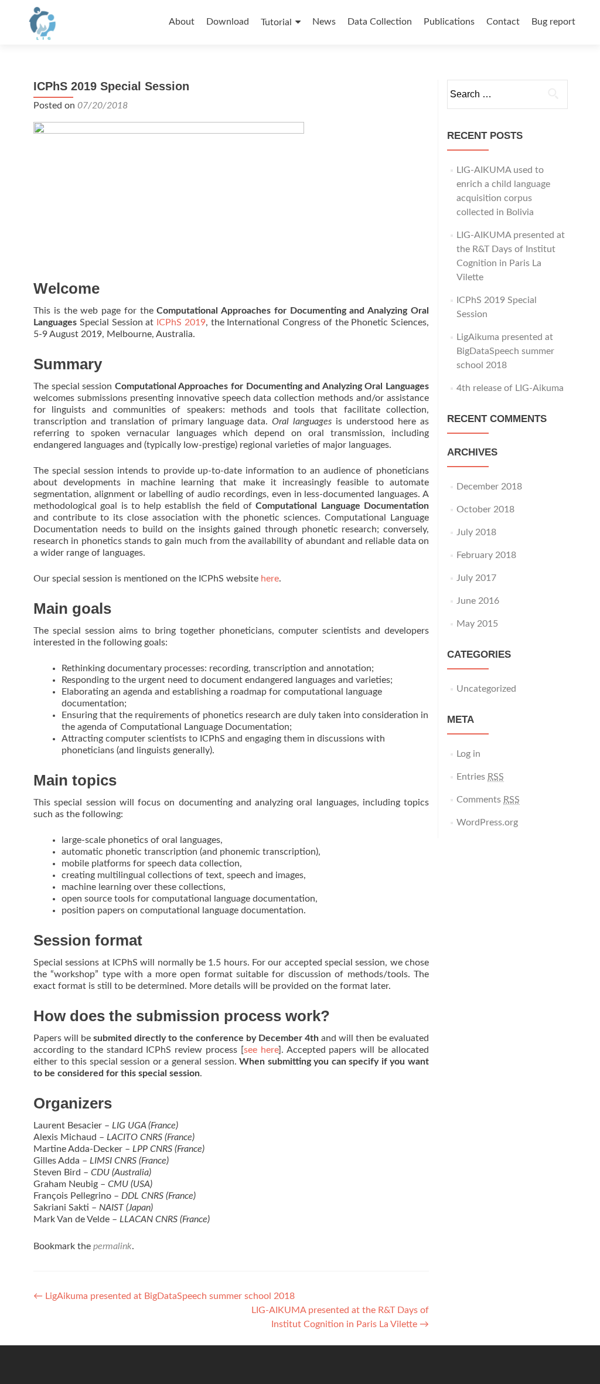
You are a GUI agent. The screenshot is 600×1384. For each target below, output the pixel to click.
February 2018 (486, 555)
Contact (503, 21)
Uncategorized (486, 688)
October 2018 (485, 509)
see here (261, 1050)
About (182, 21)
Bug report (553, 21)
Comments (488, 799)
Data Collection (379, 21)
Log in (468, 754)
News (324, 21)
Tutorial (276, 22)
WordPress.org (487, 822)
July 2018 (476, 532)
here (270, 578)
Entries (480, 776)
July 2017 (476, 578)
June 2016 (477, 601)
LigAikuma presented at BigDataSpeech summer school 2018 (164, 1296)
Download (227, 21)
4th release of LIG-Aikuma (510, 388)
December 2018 (489, 486)
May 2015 (477, 623)
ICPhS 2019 (181, 322)
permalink (112, 1246)
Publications (449, 21)
